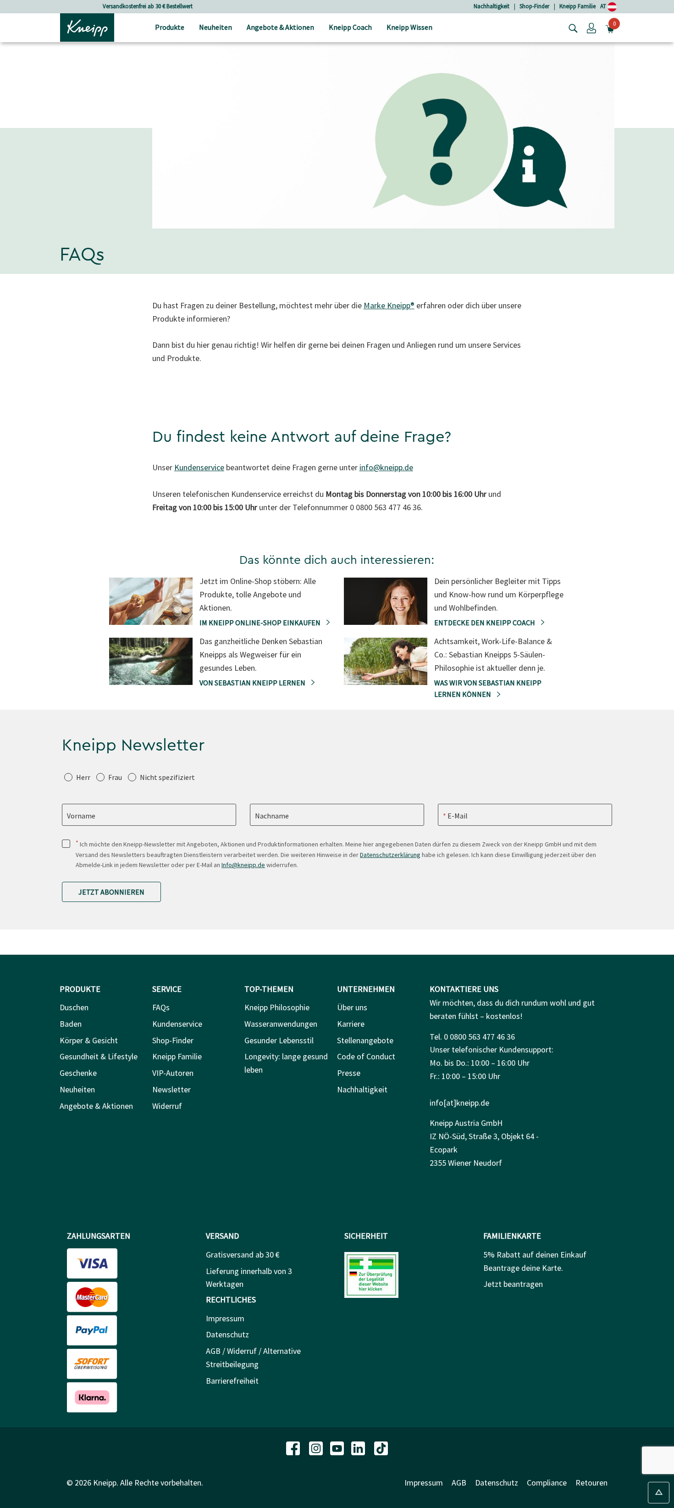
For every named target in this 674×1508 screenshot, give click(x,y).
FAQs (161, 1007)
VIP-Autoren (172, 1073)
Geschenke (78, 1073)
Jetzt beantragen (513, 1284)
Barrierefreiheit (232, 1380)
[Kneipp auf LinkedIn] (359, 1447)
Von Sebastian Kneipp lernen (253, 682)
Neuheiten (77, 1089)
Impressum (225, 1318)
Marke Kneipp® (389, 305)
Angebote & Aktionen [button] (280, 27)
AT (604, 6)
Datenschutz (227, 1334)
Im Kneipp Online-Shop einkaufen (260, 622)
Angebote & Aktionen (96, 1106)
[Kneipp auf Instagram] (317, 1447)
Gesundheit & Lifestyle (99, 1056)
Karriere (351, 1023)
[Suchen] (570, 27)
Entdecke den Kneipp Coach (485, 622)
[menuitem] (170, 27)
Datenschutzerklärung (390, 855)
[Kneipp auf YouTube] (338, 1447)
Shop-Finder (534, 6)
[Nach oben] (658, 1492)
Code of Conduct (366, 1056)
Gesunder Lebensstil (279, 1040)
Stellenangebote (365, 1040)
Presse (348, 1073)
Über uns (352, 1007)
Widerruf (167, 1106)
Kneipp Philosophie (276, 1007)
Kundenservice (199, 467)
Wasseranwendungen (280, 1023)
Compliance (547, 1482)
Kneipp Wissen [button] (409, 27)
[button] (591, 27)
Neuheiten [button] (215, 27)
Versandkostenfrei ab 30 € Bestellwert (148, 6)
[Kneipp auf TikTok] (381, 1447)
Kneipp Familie (577, 6)
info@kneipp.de (386, 467)
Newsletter (171, 1089)
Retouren (591, 1482)
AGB (459, 1482)
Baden (71, 1023)
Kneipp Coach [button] (350, 27)
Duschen (74, 1007)
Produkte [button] (169, 27)
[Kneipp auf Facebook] (294, 1447)
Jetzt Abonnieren (111, 891)
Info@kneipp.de (243, 865)
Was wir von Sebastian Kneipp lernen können (487, 688)
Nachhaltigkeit (491, 6)
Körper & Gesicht (89, 1040)
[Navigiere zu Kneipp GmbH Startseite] (87, 26)
